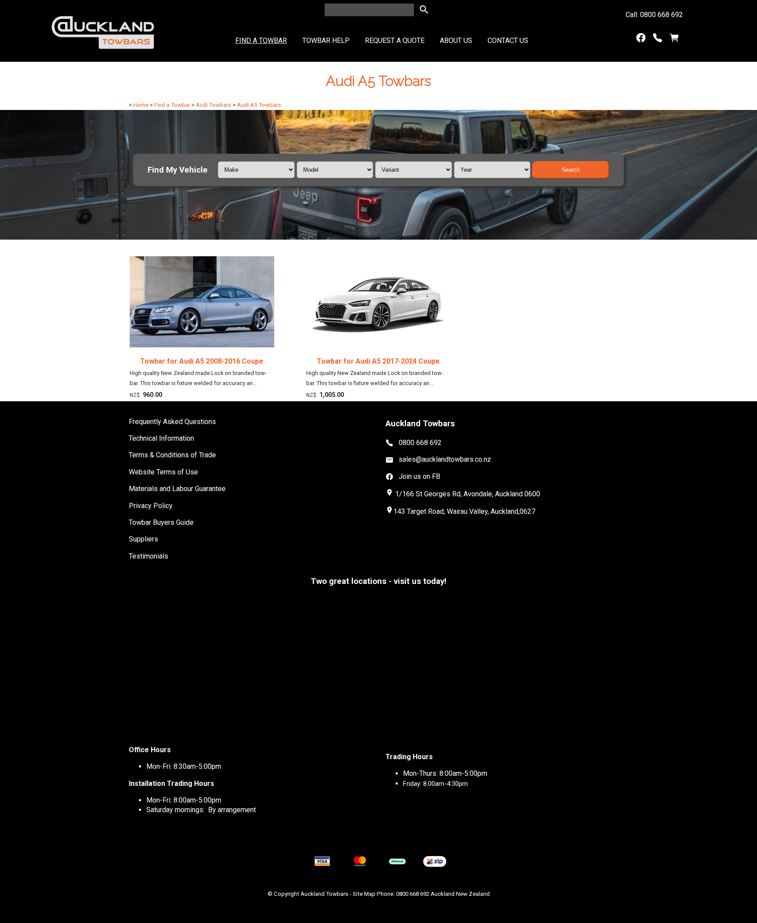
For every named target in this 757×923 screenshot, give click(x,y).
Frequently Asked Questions (172, 421)
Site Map (364, 894)
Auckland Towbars (324, 894)
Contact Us (508, 40)
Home (141, 105)
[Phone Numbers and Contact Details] (657, 39)
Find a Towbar (261, 40)
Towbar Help (326, 40)
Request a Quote (394, 40)
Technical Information (161, 438)
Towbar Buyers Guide (161, 522)
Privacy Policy (151, 506)
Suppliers (143, 539)
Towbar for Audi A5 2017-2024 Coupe (378, 361)
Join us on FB (419, 476)
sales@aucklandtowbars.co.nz (445, 459)
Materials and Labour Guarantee (177, 488)
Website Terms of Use (163, 472)
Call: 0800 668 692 (654, 15)
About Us (456, 40)
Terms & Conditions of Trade (172, 455)
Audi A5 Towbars (259, 105)
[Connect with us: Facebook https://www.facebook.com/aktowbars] (640, 39)
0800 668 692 (420, 443)
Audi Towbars (213, 105)
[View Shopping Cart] (674, 39)
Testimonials (148, 556)
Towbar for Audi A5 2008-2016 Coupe (201, 361)
